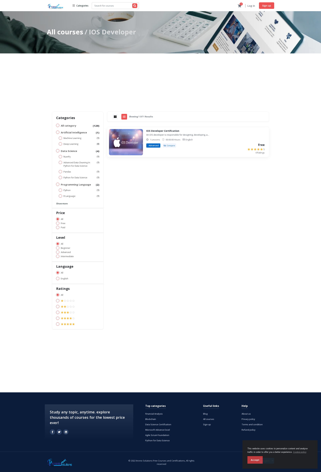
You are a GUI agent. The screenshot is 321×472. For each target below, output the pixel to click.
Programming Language (76, 184)
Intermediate (67, 256)
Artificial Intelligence (74, 132)
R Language (69, 196)
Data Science (69, 151)
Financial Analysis (154, 413)
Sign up (266, 5)
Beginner (65, 248)
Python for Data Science (75, 177)
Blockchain (150, 419)
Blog (205, 413)
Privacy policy (248, 419)
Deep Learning (71, 144)
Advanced (66, 252)
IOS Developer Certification (162, 130)
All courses (65, 31)
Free (63, 223)
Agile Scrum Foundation (157, 435)
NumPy (67, 156)
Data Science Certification (158, 424)
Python (67, 190)
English (64, 278)
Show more (62, 203)
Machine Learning (72, 138)
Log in (251, 5)
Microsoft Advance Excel (157, 429)
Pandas (67, 171)
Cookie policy (299, 451)
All (62, 219)
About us (246, 413)
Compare (171, 145)
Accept (255, 459)
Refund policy (248, 429)
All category (68, 125)
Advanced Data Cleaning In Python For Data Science (77, 164)
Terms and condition (252, 424)
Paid (63, 227)
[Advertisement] (160, 78)
